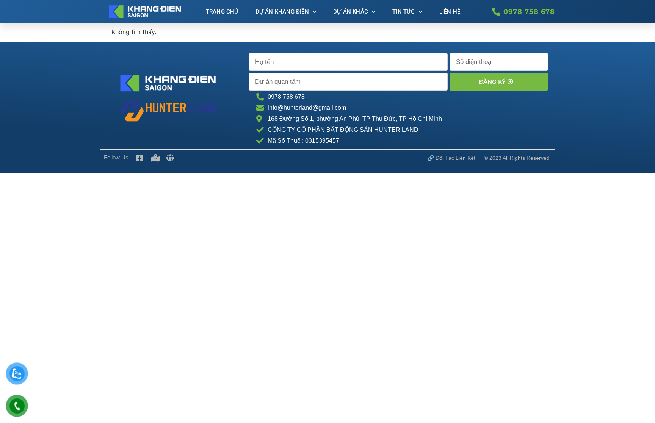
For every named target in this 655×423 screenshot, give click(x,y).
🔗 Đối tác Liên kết (451, 158)
